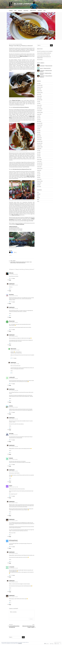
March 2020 (39, 121)
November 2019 (39, 125)
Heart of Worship (39, 59)
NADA (15, 10)
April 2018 (38, 155)
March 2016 (39, 186)
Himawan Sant (12, 321)
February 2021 (39, 105)
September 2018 (39, 146)
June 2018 (38, 152)
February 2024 (39, 90)
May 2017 (38, 175)
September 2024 (39, 87)
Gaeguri (10, 485)
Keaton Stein (42, 73)
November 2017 (39, 164)
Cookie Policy (20, 643)
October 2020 (39, 110)
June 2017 (38, 173)
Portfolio (38, 197)
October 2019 (39, 126)
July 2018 (38, 150)
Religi (38, 199)
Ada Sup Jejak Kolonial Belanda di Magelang (21, 107)
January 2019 (39, 139)
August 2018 (39, 148)
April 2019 (38, 134)
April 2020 (38, 119)
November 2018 (39, 143)
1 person (13, 278)
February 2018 (39, 159)
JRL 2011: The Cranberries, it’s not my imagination (44, 51)
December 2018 (39, 141)
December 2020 (39, 108)
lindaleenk (11, 458)
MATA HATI (20, 10)
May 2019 (38, 132)
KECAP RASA (26, 10)
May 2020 (38, 117)
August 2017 (39, 170)
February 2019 (39, 137)
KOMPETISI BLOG (33, 10)
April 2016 (38, 184)
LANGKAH (10, 10)
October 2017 (39, 166)
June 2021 (38, 103)
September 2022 (39, 92)
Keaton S (41, 68)
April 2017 (38, 177)
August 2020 (39, 114)
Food (11, 260)
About (45, 10)
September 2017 (39, 168)
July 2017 (38, 172)
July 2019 (38, 128)
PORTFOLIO (40, 10)
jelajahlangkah (19, 44)
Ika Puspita (11, 433)
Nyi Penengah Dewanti (13, 540)
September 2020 (40, 112)
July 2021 (38, 101)
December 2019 (39, 123)
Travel (14, 260)
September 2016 (39, 181)
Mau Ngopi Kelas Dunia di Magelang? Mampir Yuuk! (22, 169)
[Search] (51, 45)
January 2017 (39, 179)
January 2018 (39, 161)
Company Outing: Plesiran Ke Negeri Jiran (43, 54)
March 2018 (39, 157)
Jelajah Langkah (23, 4)
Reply (10, 290)
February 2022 (39, 96)
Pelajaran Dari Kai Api (48, 65)
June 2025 (38, 83)
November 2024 (39, 85)
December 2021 (39, 99)
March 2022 (39, 94)
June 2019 (38, 130)
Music (38, 195)
